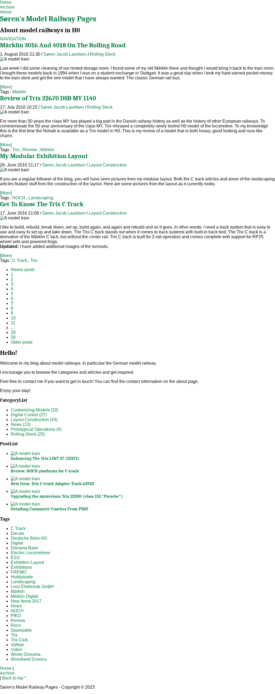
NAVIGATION (13, 39)
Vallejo (17, 644)
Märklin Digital (24, 596)
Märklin (19, 92)
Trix (15, 149)
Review (30, 149)
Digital (17, 543)
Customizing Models (34, 410)
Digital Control (29, 414)
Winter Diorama (26, 654)
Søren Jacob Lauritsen (65, 54)
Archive (7, 7)
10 (13, 318)
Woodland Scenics (29, 659)
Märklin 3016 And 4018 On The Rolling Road (63, 45)
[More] (6, 87)
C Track (19, 260)
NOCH (18, 197)
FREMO (18, 572)
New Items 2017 (26, 601)
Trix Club (19, 640)
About (5, 12)
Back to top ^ (14, 678)
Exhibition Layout (27, 562)
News (20, 424)
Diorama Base (24, 548)
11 (13, 323)
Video (16, 649)
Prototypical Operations (36, 429)
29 (13, 337)
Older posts (21, 342)
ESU (15, 557)
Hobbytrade (22, 577)
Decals (17, 533)
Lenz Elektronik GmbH (32, 586)
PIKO (16, 615)
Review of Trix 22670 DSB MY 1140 (48, 98)
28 (13, 332)
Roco (16, 625)
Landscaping (40, 197)
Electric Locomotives (30, 552)
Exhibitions (21, 567)
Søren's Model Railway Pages (48, 19)
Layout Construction (108, 165)
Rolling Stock (102, 54)
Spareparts (21, 630)
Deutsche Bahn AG (29, 538)
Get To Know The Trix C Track (42, 204)
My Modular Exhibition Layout (44, 156)
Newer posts (23, 269)
